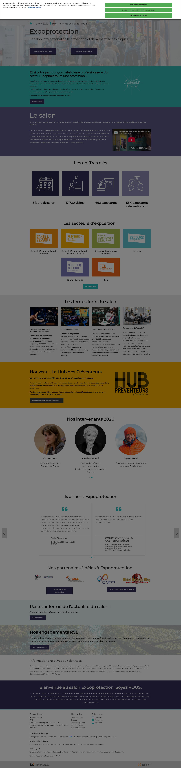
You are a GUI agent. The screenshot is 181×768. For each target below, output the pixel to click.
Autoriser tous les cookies (138, 15)
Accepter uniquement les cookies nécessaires (138, 10)
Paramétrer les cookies (138, 4)
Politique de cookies (34, 7)
